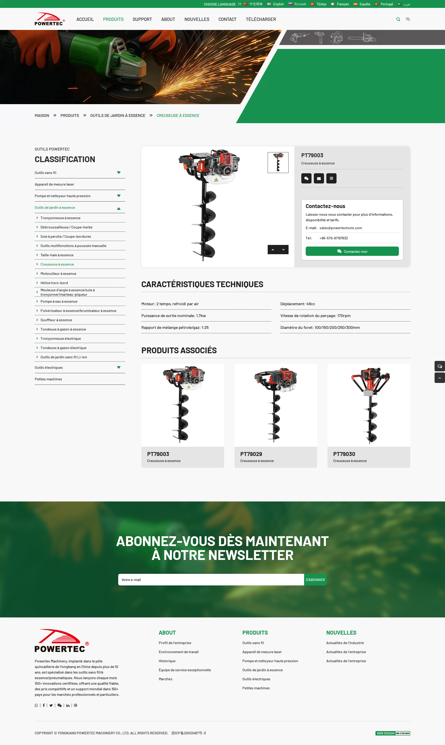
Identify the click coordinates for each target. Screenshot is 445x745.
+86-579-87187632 (334, 238)
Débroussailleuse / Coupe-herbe (66, 227)
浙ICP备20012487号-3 (188, 733)
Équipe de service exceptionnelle (185, 670)
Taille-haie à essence (57, 255)
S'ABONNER (315, 579)
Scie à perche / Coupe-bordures (66, 236)
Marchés (165, 679)
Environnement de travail (179, 651)
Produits (113, 19)
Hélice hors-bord (54, 282)
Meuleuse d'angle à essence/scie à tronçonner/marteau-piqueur (68, 292)
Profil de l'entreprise (175, 642)
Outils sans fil (45, 172)
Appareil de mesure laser (54, 184)
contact (228, 19)
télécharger (261, 19)
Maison (42, 115)
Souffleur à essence (56, 320)
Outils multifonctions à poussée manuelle (73, 245)
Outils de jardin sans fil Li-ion (64, 357)
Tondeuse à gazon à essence (63, 329)
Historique (167, 660)
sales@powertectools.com (341, 227)
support (142, 19)
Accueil (85, 19)
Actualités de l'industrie (345, 642)
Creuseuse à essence (178, 115)
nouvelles (196, 19)
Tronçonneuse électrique (61, 338)
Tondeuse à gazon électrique (63, 347)
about (168, 19)
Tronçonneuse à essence (60, 217)
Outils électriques (49, 367)
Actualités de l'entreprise (346, 651)
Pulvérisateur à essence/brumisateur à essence (78, 310)
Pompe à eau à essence (59, 301)
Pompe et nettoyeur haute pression (63, 195)
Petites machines (48, 379)
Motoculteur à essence (58, 273)
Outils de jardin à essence (117, 115)
